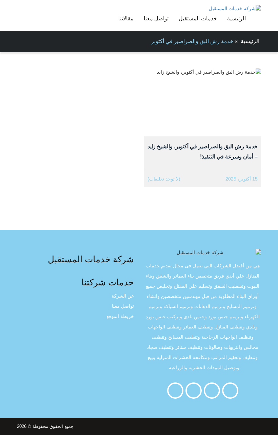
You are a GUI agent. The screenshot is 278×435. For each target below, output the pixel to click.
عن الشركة (123, 296)
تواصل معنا (156, 18)
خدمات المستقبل (198, 18)
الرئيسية (236, 18)
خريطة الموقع (120, 316)
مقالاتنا (126, 18)
